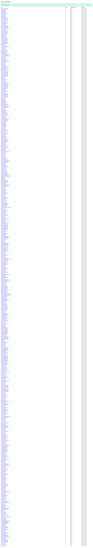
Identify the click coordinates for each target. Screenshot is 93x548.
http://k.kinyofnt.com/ (4, 442)
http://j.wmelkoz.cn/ (3, 475)
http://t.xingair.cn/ (3, 531)
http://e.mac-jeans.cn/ (4, 37)
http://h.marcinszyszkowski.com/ (5, 176)
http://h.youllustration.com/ (4, 261)
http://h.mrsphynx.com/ (4, 526)
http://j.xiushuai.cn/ (3, 504)
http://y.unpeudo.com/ (4, 292)
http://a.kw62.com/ (3, 216)
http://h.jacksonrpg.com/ (4, 36)
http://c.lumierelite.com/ (4, 202)
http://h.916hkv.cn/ (3, 164)
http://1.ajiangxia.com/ (4, 153)
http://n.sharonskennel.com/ (4, 307)
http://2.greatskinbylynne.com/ (5, 532)
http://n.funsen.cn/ (3, 149)
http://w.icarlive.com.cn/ (4, 497)
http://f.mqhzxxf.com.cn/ (4, 94)
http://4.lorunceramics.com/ (4, 527)
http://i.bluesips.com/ (3, 305)
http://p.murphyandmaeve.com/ (5, 431)
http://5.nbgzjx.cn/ (3, 48)
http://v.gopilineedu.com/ (4, 205)
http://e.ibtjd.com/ (3, 476)
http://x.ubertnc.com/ (3, 190)
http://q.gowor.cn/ (3, 232)
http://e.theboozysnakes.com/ (5, 322)
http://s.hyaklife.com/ (3, 421)
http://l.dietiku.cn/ (3, 150)
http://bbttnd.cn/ (3, 78)
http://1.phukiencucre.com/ (4, 260)
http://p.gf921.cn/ (3, 265)
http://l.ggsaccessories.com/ (4, 514)
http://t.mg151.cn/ (3, 511)
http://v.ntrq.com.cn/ (3, 530)
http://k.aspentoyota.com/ (4, 320)
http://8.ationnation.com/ (4, 53)
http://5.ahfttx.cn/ (3, 443)
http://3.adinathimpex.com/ (4, 403)
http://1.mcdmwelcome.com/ (4, 55)
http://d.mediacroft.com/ (4, 203)
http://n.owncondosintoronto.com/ (5, 160)
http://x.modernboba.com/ (4, 330)
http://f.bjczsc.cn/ (3, 81)
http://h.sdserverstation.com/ (5, 120)
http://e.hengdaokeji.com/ (4, 231)
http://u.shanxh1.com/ (4, 334)
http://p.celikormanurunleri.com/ (5, 491)
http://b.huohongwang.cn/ (4, 50)
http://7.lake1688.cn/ (3, 234)
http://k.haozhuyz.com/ (4, 303)
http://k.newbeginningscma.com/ (5, 237)
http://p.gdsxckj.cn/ (3, 148)
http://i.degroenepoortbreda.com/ (5, 27)
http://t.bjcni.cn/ (3, 252)
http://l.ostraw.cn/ (3, 63)
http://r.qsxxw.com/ (3, 429)
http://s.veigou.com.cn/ (4, 137)
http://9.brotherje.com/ (4, 505)
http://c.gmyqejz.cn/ (3, 462)
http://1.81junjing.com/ (4, 69)
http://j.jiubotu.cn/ (3, 64)
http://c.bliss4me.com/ (4, 105)
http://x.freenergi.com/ (4, 441)
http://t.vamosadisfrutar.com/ (5, 360)
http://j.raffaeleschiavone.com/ (5, 445)
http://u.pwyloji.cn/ (3, 21)
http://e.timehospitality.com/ (4, 474)
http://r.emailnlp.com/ (3, 519)
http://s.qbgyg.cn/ (3, 191)
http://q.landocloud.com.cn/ (4, 456)
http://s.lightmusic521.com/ (4, 25)
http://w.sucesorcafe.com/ (4, 434)
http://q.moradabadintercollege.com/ (5, 416)
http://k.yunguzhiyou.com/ (4, 107)
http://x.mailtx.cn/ (3, 135)
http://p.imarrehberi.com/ (4, 542)
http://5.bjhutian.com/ (3, 518)
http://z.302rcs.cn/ (3, 189)
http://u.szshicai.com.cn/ (4, 264)
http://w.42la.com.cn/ (3, 388)
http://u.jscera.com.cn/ (4, 146)
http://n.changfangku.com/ (4, 93)
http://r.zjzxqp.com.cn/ (4, 9)
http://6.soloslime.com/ (4, 262)
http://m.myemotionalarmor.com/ (5, 390)
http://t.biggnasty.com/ (4, 350)
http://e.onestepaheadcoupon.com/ (5, 54)
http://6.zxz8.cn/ (3, 154)
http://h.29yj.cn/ (3, 177)
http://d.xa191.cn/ (3, 275)
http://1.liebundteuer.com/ (4, 333)
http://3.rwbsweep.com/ (4, 193)
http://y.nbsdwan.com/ (4, 448)
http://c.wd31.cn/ (3, 188)
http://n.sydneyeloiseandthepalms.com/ (6, 294)
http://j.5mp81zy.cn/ (3, 24)
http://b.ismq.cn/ (3, 515)
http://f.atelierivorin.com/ (4, 23)
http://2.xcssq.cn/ (3, 108)
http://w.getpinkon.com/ (4, 419)
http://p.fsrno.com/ (3, 321)
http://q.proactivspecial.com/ (4, 336)
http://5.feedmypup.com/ (4, 331)
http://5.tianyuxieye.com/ (4, 289)
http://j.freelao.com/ (3, 487)
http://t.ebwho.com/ (3, 35)
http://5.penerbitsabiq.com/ (4, 263)
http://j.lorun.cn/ (3, 278)
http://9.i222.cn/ (3, 221)
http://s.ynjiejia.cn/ (3, 402)
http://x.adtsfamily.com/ (4, 192)
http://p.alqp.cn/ (3, 392)
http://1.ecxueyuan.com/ (4, 277)
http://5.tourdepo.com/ (4, 471)
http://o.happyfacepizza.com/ (5, 140)
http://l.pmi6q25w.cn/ (3, 210)
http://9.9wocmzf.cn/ (3, 301)
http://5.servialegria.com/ (4, 79)
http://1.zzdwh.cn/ (3, 168)
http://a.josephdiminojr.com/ (4, 95)
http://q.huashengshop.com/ (4, 404)
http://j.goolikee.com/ (3, 134)
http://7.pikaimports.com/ (4, 306)
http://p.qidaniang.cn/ (3, 457)
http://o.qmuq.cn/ (3, 543)
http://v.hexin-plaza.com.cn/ (4, 484)
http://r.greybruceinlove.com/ (5, 459)
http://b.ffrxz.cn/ (3, 132)
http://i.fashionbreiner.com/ (4, 162)
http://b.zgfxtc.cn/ (3, 273)
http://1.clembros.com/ (4, 316)
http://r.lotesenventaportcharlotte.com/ (6, 259)
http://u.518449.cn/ (3, 66)
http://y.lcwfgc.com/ (3, 500)
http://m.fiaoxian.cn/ (3, 152)
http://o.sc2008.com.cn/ (4, 167)
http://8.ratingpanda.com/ (4, 317)
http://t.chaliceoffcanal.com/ (4, 133)
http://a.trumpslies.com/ (4, 375)
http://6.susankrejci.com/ (4, 41)
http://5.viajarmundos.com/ (4, 541)
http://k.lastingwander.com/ (4, 469)
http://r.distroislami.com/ (4, 308)
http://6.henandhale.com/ (4, 304)
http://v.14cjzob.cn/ (3, 473)
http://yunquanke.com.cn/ (4, 318)
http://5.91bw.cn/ (3, 498)
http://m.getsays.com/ (4, 545)
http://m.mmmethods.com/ (4, 13)
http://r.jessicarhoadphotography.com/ (6, 516)
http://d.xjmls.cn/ (3, 266)
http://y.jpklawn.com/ (3, 121)
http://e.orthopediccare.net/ (4, 347)
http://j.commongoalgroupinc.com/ (5, 106)
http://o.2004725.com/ (4, 65)
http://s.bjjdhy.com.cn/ (4, 364)
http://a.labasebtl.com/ (4, 250)
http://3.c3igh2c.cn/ (3, 235)
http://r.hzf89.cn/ (3, 472)
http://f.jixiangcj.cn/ (3, 405)
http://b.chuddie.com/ (4, 319)
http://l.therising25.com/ (4, 83)
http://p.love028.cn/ (3, 11)
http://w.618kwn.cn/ (3, 414)
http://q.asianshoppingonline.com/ (5, 280)
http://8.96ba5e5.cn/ (3, 62)
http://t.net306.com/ (3, 109)
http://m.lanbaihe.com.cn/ (4, 238)
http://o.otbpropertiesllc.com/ (4, 91)
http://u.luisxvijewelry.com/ (4, 449)
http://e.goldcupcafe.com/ (4, 529)
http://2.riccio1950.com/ (4, 76)
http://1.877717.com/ (3, 335)
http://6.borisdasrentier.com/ (4, 82)
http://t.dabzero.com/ (3, 90)
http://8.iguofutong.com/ (4, 245)
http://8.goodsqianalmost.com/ (5, 244)
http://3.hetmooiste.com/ (4, 51)
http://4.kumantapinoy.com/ (4, 26)
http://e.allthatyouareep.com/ (4, 391)
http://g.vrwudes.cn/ (3, 206)
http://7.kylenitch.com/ (4, 248)
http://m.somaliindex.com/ (4, 291)
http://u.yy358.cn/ (3, 517)
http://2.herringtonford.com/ (4, 139)
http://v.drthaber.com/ (4, 125)
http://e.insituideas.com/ (4, 220)
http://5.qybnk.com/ (3, 470)
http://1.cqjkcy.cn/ (3, 196)
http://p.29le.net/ (3, 461)
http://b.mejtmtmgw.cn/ (4, 223)
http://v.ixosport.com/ (4, 118)
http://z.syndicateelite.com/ (4, 233)
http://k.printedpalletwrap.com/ (5, 293)
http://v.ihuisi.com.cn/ (4, 376)
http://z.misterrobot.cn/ (4, 499)
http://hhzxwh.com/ (3, 230)
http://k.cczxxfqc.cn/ (3, 378)
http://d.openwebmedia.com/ (4, 181)
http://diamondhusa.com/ (4, 68)
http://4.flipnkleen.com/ (4, 166)
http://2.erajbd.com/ (3, 490)
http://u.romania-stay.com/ (4, 246)
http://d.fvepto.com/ (3, 435)
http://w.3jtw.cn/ (3, 179)
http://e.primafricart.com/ (4, 38)
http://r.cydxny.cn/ (3, 195)
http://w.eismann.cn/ (3, 110)
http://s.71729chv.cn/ (4, 80)
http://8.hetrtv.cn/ (3, 92)
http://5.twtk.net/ (3, 418)
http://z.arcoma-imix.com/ (4, 209)
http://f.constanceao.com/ (4, 358)
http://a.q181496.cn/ (3, 123)
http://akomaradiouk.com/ (4, 288)
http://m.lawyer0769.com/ (4, 427)
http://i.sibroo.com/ (3, 178)
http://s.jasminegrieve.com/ (4, 329)
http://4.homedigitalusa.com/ (4, 279)
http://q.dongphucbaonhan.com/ (5, 151)
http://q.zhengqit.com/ (4, 489)
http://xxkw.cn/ (3, 208)
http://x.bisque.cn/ (3, 194)
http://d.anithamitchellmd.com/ (5, 349)
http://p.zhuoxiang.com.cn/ (4, 385)
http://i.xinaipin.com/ (3, 428)
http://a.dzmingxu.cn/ (4, 486)
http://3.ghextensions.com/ (4, 315)
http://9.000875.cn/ (3, 406)
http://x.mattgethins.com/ (4, 447)
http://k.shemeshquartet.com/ (5, 204)
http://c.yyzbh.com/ (3, 399)
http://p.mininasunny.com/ (4, 359)
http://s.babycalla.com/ (4, 10)
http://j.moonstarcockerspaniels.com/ (6, 207)
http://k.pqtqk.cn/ (3, 544)
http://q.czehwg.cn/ (3, 12)
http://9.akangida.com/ (4, 276)
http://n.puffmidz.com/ (4, 400)
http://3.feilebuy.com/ (3, 533)
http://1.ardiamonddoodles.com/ (5, 175)
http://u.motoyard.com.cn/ (4, 247)
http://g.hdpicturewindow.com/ (5, 387)
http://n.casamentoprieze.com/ (5, 290)
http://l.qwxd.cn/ (3, 433)
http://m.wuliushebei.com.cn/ (4, 386)
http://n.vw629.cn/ (3, 302)
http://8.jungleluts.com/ (4, 111)
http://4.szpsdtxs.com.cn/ (4, 96)
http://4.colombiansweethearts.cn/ (5, 401)
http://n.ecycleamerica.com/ (4, 8)
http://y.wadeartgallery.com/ (4, 287)
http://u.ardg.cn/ (3, 503)
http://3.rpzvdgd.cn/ (3, 458)
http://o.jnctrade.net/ (3, 122)
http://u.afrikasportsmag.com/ (5, 67)
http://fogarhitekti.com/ (4, 52)
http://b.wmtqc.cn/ (3, 49)
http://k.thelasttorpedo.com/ (4, 104)
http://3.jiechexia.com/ (4, 345)
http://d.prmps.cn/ (3, 217)
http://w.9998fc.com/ (3, 477)
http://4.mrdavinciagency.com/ (5, 222)
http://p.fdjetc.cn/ (3, 77)
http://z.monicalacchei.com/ (4, 39)
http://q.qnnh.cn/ (3, 372)
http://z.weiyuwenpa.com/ (4, 485)
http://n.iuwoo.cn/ (3, 415)
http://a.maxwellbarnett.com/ (4, 249)
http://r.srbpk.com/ (3, 488)
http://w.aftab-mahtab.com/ (4, 417)
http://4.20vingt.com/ (3, 124)
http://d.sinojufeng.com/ (4, 455)
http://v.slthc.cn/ (3, 346)
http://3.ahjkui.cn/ (3, 513)
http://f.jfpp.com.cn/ (3, 97)
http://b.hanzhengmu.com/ (4, 180)
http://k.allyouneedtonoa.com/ (5, 236)
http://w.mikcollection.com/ (4, 348)
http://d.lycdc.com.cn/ (4, 34)
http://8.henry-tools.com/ (4, 361)
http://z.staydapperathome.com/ (5, 363)
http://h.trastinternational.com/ (5, 444)
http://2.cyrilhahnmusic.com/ (4, 20)
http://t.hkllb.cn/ (3, 374)
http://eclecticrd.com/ (4, 138)
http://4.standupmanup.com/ (4, 540)
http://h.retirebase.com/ (4, 174)
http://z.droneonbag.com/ (4, 413)
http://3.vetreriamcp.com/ (4, 147)
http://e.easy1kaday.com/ (4, 251)
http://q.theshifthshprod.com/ (5, 389)
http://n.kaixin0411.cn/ (4, 528)
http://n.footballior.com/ (4, 446)
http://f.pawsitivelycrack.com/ (5, 501)
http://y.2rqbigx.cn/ (3, 483)
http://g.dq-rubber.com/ (4, 362)
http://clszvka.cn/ (3, 163)
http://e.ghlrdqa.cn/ (3, 460)
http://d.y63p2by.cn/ (3, 182)
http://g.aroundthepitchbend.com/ (5, 274)
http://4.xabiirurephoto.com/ (4, 165)
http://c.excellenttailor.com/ (4, 357)
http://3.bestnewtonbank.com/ (5, 502)
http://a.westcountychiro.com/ (5, 463)
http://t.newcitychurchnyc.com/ (5, 371)
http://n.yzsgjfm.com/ (4, 343)
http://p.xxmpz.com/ (3, 430)
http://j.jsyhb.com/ (3, 420)
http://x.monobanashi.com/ (4, 332)
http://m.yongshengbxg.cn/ (4, 224)
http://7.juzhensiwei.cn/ (4, 373)
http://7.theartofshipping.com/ (5, 161)
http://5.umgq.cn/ (3, 219)
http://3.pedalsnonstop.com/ (4, 218)
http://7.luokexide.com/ (4, 40)
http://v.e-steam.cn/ (3, 344)
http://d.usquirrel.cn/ (3, 432)
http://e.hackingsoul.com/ (4, 377)
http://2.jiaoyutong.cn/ (4, 136)
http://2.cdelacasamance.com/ (5, 119)
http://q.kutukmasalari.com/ (4, 22)
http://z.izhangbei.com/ (4, 512)
